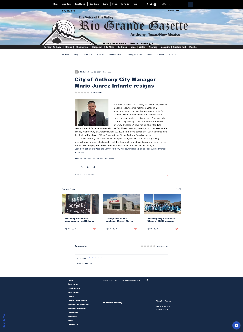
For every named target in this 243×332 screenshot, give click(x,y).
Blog (76, 55)
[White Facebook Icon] (147, 4)
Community (87, 55)
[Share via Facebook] (76, 167)
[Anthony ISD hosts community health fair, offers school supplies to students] (80, 204)
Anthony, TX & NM (134, 55)
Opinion (160, 55)
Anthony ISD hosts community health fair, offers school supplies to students (79, 219)
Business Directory (77, 308)
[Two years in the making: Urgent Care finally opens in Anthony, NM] (121, 204)
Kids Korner (73, 292)
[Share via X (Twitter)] (82, 167)
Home (70, 280)
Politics (149, 55)
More (171, 55)
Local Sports (74, 288)
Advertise (72, 316)
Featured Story (115, 55)
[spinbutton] (173, 10)
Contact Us (73, 325)
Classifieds (73, 312)
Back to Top (4, 321)
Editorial (100, 55)
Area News (73, 284)
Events (71, 296)
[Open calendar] (55, 11)
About (70, 320)
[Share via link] (94, 167)
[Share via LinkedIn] (88, 167)
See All (178, 189)
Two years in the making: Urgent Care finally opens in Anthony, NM (121, 219)
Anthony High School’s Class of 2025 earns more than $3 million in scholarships (161, 219)
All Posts (65, 55)
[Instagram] (155, 4)
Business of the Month (78, 304)
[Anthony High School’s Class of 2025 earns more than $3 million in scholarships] (162, 204)
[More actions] (166, 71)
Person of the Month (77, 300)
